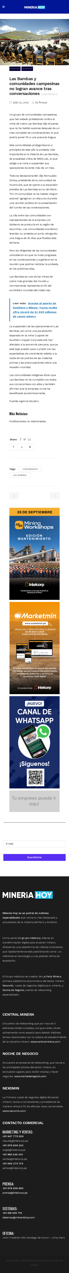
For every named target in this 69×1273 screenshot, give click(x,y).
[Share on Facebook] (20, 439)
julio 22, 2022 (21, 103)
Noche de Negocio (13, 990)
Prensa (43, 103)
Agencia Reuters (29, 401)
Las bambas (20, 475)
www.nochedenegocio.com (30, 1076)
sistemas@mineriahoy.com (19, 1217)
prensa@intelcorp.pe (15, 1192)
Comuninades (30, 469)
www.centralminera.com (45, 1041)
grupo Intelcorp (31, 938)
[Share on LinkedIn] (29, 439)
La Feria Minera (51, 976)
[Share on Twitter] (24, 439)
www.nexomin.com (14, 1110)
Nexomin (8, 985)
